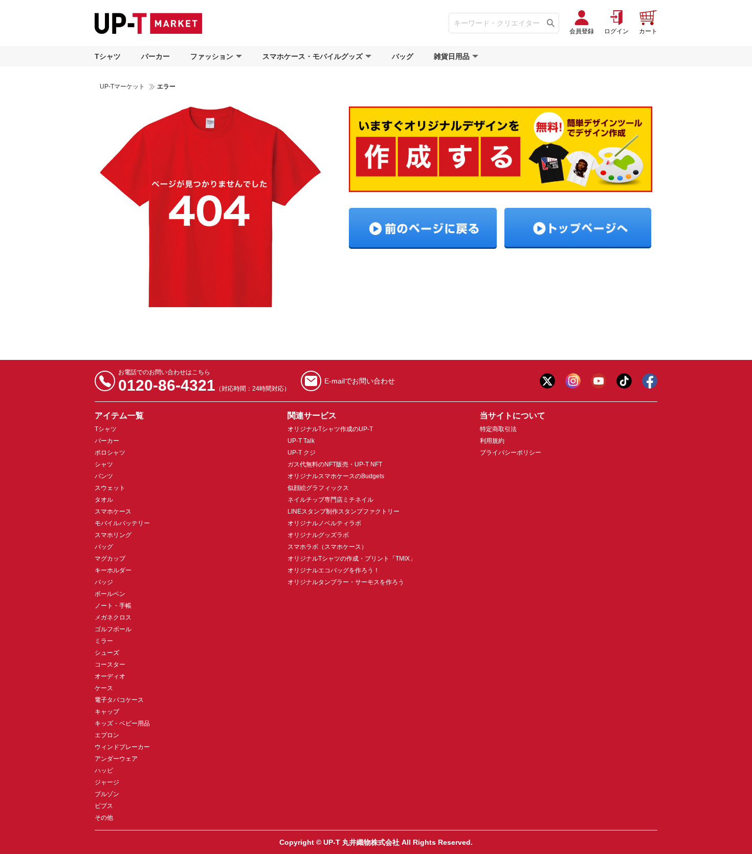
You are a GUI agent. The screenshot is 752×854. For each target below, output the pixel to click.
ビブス (104, 805)
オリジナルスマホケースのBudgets (335, 476)
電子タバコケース (119, 699)
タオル (104, 499)
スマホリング (113, 535)
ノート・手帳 (113, 605)
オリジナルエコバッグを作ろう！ (333, 570)
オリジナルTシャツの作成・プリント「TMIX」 (351, 558)
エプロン (107, 735)
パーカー (155, 56)
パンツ (104, 476)
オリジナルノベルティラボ (324, 523)
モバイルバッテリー (122, 523)
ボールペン (110, 593)
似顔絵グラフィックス (318, 488)
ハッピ (104, 770)
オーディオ (110, 676)
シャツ (104, 464)
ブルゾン (107, 794)
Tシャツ (108, 56)
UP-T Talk (301, 440)
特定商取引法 (498, 429)
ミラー (104, 641)
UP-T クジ (301, 452)
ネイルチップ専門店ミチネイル (330, 499)
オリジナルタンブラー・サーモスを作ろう (345, 582)
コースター (110, 664)
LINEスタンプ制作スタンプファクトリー (343, 511)
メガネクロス (113, 617)
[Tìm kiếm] (551, 23)
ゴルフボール (113, 629)
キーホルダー (113, 570)
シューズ (107, 652)
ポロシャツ (110, 452)
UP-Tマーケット (122, 86)
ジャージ (107, 782)
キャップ (107, 711)
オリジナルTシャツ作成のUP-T (330, 429)
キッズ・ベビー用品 (122, 723)
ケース (104, 688)
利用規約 (492, 440)
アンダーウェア (116, 758)
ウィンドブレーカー (122, 747)
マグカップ (110, 558)
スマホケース (113, 511)
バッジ (104, 582)
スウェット (110, 488)
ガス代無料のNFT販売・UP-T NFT (334, 464)
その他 (104, 817)
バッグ (402, 56)
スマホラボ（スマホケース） (327, 546)
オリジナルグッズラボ (318, 535)
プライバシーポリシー (510, 452)
